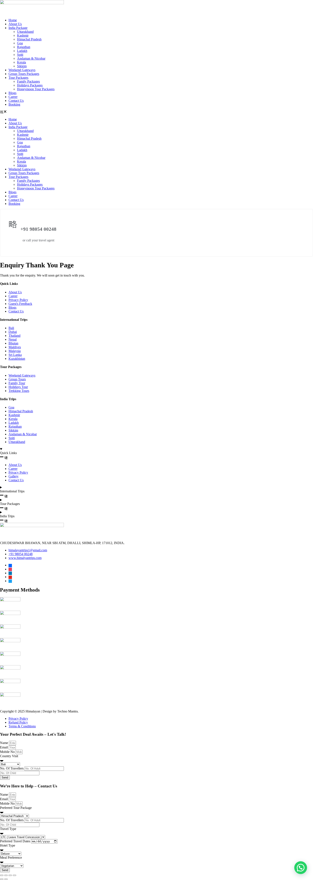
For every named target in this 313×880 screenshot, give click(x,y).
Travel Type (8, 829)
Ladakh (22, 51)
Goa (20, 43)
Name (4, 743)
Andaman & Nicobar (31, 58)
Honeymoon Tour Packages (36, 89)
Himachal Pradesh (29, 39)
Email (4, 747)
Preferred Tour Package (16, 808)
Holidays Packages (30, 85)
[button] (156, 112)
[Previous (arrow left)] (1, 879)
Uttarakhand (25, 31)
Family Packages (28, 81)
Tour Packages (18, 77)
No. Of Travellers (12, 768)
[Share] (10, 875)
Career (13, 97)
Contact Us (16, 100)
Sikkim (22, 66)
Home (13, 20)
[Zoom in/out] (1, 875)
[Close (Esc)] (14, 875)
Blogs (12, 93)
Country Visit (9, 756)
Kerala (21, 62)
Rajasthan (23, 47)
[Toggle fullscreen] (6, 875)
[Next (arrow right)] (6, 879)
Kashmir (23, 35)
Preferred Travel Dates (15, 841)
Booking (14, 104)
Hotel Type (7, 845)
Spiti (20, 54)
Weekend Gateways (22, 70)
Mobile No (8, 752)
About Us (15, 24)
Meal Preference (11, 857)
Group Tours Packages (24, 74)
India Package (18, 28)
